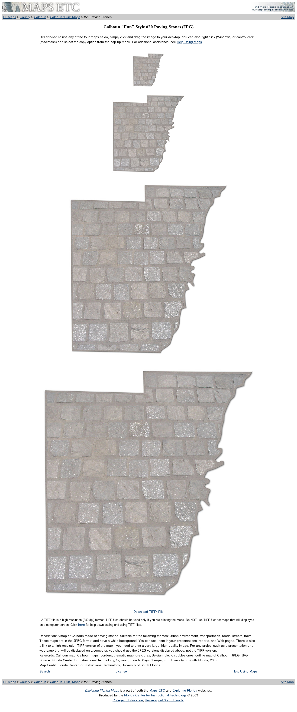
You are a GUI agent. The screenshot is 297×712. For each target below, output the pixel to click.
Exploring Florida (184, 690)
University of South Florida (164, 700)
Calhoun (40, 17)
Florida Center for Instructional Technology (155, 695)
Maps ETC (157, 690)
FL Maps (9, 17)
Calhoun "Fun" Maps (65, 17)
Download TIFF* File (148, 611)
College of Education (128, 700)
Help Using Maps (189, 42)
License (121, 671)
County (25, 17)
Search (44, 671)
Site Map (287, 17)
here (81, 624)
